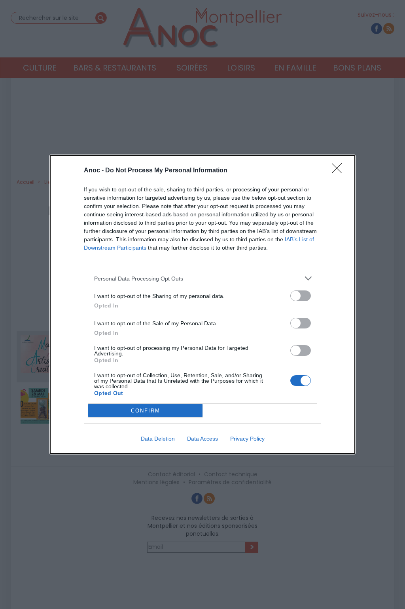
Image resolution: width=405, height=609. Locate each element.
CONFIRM (145, 411)
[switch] (300, 295)
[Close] (339, 170)
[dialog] (202, 304)
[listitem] (202, 278)
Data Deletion (158, 438)
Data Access (202, 438)
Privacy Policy (247, 438)
